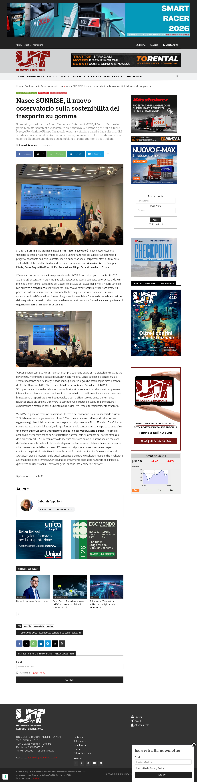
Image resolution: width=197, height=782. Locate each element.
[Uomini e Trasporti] (43, 61)
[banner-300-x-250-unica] (39, 557)
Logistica (94, 597)
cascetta (27, 626)
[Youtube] (94, 763)
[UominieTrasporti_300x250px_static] (154, 132)
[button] (177, 76)
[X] (26, 643)
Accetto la (32, 673)
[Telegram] (48, 643)
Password (155, 205)
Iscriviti (70, 679)
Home (19, 86)
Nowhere (36, 778)
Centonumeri (32, 86)
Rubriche (21, 597)
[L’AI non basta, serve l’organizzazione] (33, 587)
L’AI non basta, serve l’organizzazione (33, 601)
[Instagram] (100, 763)
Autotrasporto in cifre (52, 86)
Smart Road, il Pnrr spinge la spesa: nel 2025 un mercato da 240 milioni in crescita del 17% (69, 604)
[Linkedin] (41, 643)
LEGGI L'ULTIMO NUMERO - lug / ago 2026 (153, 283)
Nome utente (155, 196)
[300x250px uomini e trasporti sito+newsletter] (154, 183)
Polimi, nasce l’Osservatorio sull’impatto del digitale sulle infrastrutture (102, 604)
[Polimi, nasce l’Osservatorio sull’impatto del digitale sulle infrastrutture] (106, 587)
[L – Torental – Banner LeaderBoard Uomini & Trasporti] (126, 66)
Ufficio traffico (60, 597)
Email (19, 662)
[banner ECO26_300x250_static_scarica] (94, 557)
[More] (108, 154)
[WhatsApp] (33, 643)
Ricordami (157, 224)
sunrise (50, 626)
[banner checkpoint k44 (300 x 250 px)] (154, 275)
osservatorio (39, 626)
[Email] (55, 643)
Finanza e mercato (58, 93)
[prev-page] (18, 614)
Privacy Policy (38, 673)
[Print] (62, 643)
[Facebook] (19, 643)
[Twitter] (88, 763)
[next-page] (23, 614)
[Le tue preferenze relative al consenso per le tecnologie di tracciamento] (5, 777)
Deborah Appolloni (28, 145)
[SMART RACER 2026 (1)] (98, 36)
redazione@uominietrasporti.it (43, 757)
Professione (43, 93)
